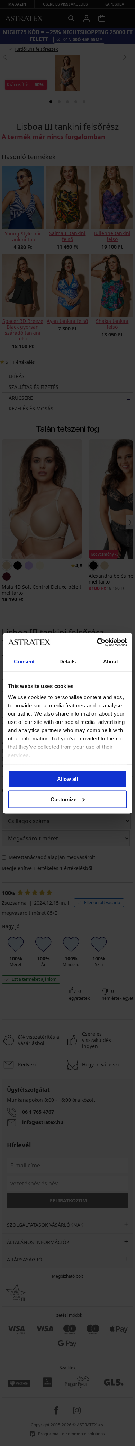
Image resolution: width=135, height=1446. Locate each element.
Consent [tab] (24, 661)
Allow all (67, 779)
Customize (63, 799)
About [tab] (110, 661)
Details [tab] (67, 661)
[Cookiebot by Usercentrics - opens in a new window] (97, 642)
